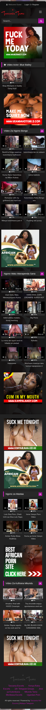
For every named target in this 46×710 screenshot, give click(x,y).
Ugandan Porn (33, 695)
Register (35, 5)
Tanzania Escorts (16, 686)
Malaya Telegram (27, 703)
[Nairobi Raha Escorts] (23, 58)
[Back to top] (38, 702)
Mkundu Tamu (31, 692)
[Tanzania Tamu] (18, 12)
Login (27, 5)
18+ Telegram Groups (24, 689)
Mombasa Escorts (14, 695)
